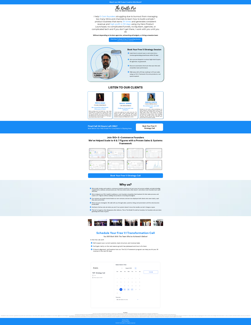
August (127, 268)
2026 (130, 268)
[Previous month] (122, 268)
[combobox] (127, 299)
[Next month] (135, 268)
